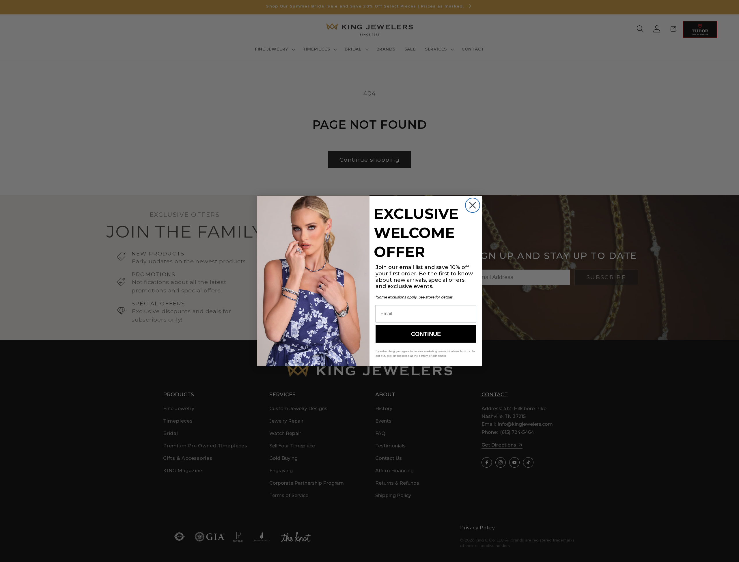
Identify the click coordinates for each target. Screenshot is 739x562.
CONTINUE (426, 334)
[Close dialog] (472, 205)
